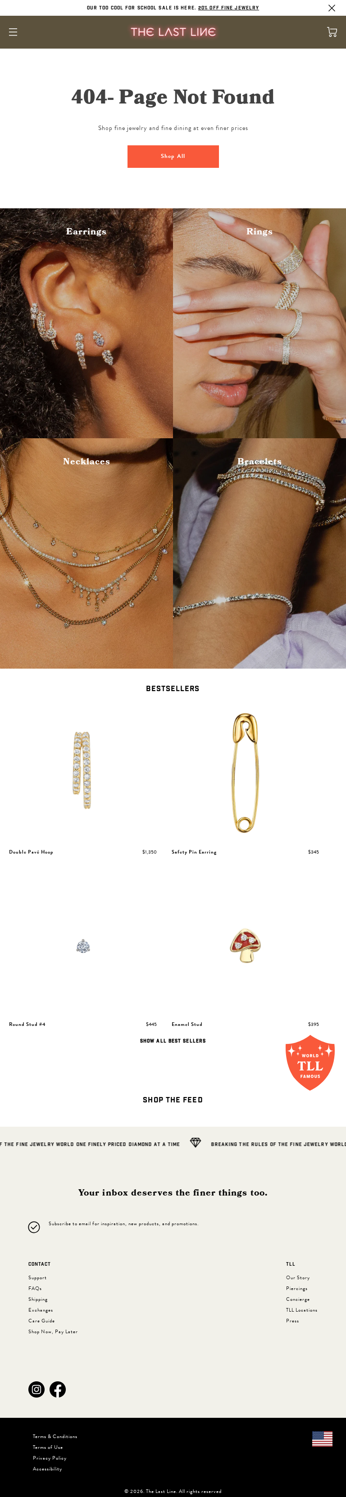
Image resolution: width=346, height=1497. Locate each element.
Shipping (38, 1299)
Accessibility (47, 1469)
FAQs (35, 1288)
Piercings (297, 1288)
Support (37, 1277)
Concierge (298, 1299)
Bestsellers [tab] (173, 689)
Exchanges (40, 1310)
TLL (291, 1264)
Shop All (173, 156)
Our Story (298, 1277)
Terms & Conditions (55, 1436)
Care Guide (41, 1321)
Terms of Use (48, 1447)
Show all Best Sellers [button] (173, 1041)
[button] (36, 1389)
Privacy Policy (50, 1458)
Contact (39, 1264)
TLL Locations (302, 1310)
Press (292, 1321)
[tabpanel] (173, 875)
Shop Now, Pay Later (53, 1331)
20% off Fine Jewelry (228, 8)
